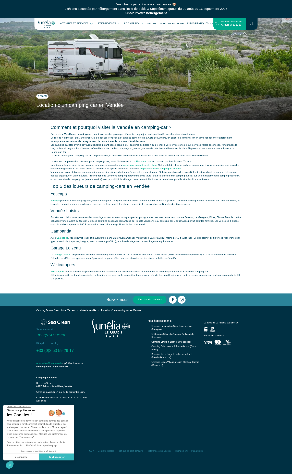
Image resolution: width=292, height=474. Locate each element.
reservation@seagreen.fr (49, 363)
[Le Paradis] (46, 24)
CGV (91, 451)
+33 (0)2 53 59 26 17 (55, 350)
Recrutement (181, 451)
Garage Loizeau (62, 254)
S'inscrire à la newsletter (150, 299)
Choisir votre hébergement (146, 13)
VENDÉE (151, 23)
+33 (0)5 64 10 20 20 (231, 25)
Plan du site (197, 451)
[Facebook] (173, 300)
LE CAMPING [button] (131, 23)
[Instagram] (182, 300)
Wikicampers (57, 271)
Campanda (62, 237)
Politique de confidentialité (130, 451)
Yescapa (55, 200)
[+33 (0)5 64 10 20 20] (217, 23)
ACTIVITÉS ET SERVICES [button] (74, 23)
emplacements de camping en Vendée (160, 168)
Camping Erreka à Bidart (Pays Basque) (171, 342)
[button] (251, 24)
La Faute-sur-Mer (142, 161)
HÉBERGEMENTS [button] (106, 23)
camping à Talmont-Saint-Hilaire (140, 165)
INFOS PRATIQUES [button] (198, 23)
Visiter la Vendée (88, 310)
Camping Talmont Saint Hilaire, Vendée (55, 310)
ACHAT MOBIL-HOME (172, 23)
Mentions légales (106, 451)
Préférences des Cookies (159, 451)
